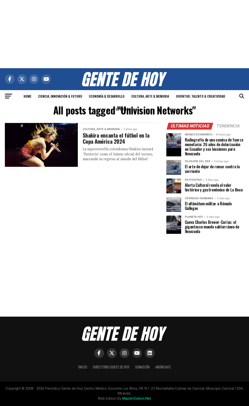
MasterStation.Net (136, 399)
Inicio (82, 366)
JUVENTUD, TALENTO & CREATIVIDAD (200, 96)
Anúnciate (163, 366)
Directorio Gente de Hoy (111, 366)
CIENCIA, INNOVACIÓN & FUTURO (60, 96)
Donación (142, 366)
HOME (27, 96)
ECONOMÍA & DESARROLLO (106, 96)
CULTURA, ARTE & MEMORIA (150, 96)
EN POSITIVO (124, 109)
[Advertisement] (124, 34)
